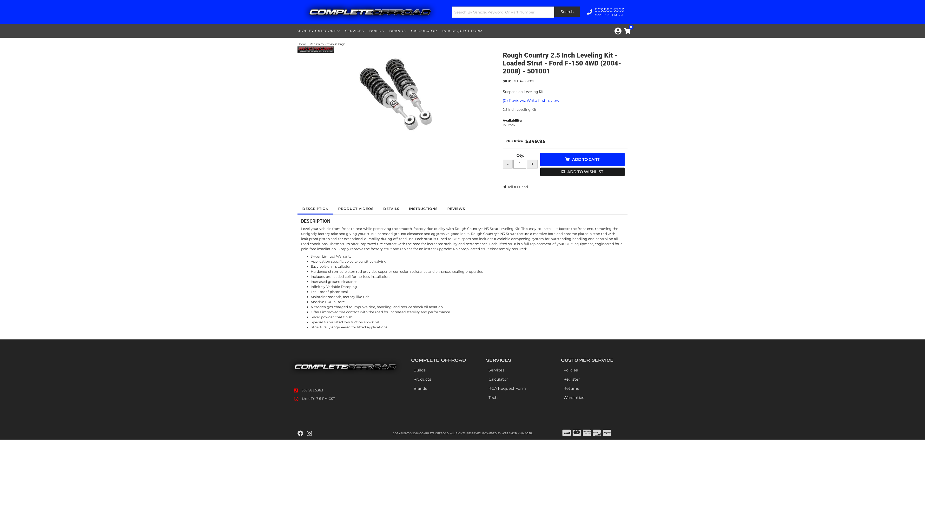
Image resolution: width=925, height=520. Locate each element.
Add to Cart (586, 159)
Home (302, 44)
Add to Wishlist (585, 171)
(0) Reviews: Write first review (531, 100)
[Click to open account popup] (618, 31)
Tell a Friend (518, 187)
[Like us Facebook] (300, 433)
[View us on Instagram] (309, 433)
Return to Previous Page (327, 44)
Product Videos (356, 209)
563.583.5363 (312, 390)
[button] (516, 12)
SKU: (507, 81)
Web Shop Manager (517, 433)
